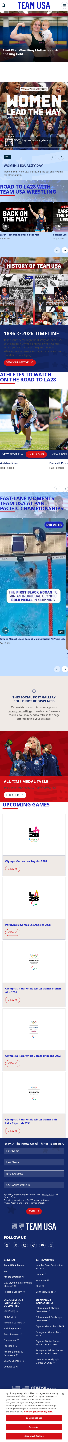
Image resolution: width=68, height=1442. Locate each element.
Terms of (31, 1203)
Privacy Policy (48, 1194)
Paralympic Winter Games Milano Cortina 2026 (49, 1352)
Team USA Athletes (14, 1265)
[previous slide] (53, 157)
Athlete (14, 1276)
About (10, 1316)
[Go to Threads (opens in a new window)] (51, 1245)
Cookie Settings (34, 1418)
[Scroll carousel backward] (57, 250)
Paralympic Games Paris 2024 (48, 1334)
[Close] (62, 1393)
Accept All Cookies (34, 1436)
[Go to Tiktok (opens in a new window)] (33, 1245)
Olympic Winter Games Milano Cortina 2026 (48, 1343)
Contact (11, 1366)
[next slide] (61, 157)
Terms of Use (9, 1197)
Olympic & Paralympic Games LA (50, 1361)
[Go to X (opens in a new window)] (16, 1245)
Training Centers (13, 1328)
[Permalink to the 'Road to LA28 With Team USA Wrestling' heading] (58, 191)
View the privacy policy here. (38, 1411)
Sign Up (34, 1211)
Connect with (46, 1291)
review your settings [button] (20, 711)
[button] (34, 142)
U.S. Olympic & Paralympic (18, 1284)
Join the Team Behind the (50, 1267)
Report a (14, 1291)
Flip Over (38, 454)
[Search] (3, 5)
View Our (21, 362)
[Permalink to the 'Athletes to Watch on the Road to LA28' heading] (58, 379)
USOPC (14, 1360)
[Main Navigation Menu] (64, 5)
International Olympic (50, 1309)
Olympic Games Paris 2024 (50, 1326)
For (10, 1345)
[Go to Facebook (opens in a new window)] (7, 1245)
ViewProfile (12, 455)
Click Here (13, 795)
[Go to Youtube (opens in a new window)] (42, 1245)
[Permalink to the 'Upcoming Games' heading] (51, 804)
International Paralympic (50, 1319)
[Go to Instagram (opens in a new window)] (25, 1245)
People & (14, 1322)
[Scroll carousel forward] (65, 250)
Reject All (34, 1427)
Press (13, 1334)
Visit (6, 1271)
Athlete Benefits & (18, 1353)
